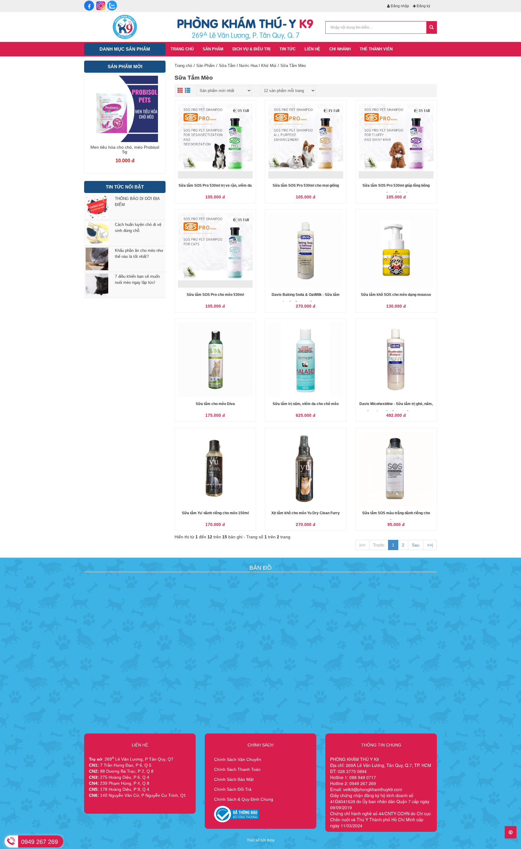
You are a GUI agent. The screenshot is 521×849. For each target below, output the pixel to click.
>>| (430, 545)
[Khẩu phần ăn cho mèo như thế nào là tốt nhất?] (96, 259)
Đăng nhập (399, 6)
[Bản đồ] (259, 596)
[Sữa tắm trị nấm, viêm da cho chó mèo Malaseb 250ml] (305, 359)
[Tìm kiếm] (431, 27)
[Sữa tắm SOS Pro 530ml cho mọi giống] (305, 141)
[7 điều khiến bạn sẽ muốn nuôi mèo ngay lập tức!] (96, 285)
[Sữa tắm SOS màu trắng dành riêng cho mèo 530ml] (396, 468)
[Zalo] (112, 6)
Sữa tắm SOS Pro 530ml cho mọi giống (306, 185)
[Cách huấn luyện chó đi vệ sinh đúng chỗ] (96, 233)
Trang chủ (183, 65)
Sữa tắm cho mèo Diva (215, 404)
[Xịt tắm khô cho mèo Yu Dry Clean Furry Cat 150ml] (305, 468)
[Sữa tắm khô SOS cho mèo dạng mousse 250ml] (396, 250)
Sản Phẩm (205, 65)
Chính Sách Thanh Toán (237, 769)
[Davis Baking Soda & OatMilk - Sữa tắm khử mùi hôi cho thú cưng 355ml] (305, 250)
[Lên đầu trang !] (510, 832)
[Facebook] (89, 6)
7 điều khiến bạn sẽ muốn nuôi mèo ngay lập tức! (137, 279)
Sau (415, 545)
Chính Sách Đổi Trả (232, 789)
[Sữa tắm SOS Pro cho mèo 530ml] (215, 250)
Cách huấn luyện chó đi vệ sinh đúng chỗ (138, 227)
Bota (270, 840)
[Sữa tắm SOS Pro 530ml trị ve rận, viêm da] (215, 141)
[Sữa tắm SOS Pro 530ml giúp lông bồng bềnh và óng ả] (396, 141)
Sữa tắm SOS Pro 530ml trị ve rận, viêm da (215, 185)
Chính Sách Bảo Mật (234, 779)
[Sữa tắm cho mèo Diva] (215, 359)
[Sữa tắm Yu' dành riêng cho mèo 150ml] (215, 468)
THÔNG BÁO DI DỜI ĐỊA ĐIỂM (137, 201)
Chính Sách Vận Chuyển (237, 759)
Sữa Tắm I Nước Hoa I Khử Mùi (247, 65)
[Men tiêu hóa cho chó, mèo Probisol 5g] (124, 109)
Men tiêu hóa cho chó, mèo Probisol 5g (124, 149)
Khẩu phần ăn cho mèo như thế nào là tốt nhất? (139, 253)
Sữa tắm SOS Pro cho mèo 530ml (215, 295)
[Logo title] (125, 26)
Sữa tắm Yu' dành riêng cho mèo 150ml (215, 513)
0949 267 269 (39, 841)
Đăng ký (423, 6)
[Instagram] (101, 6)
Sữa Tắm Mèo (293, 65)
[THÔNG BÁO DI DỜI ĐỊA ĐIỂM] (96, 207)
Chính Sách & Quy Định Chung (243, 799)
